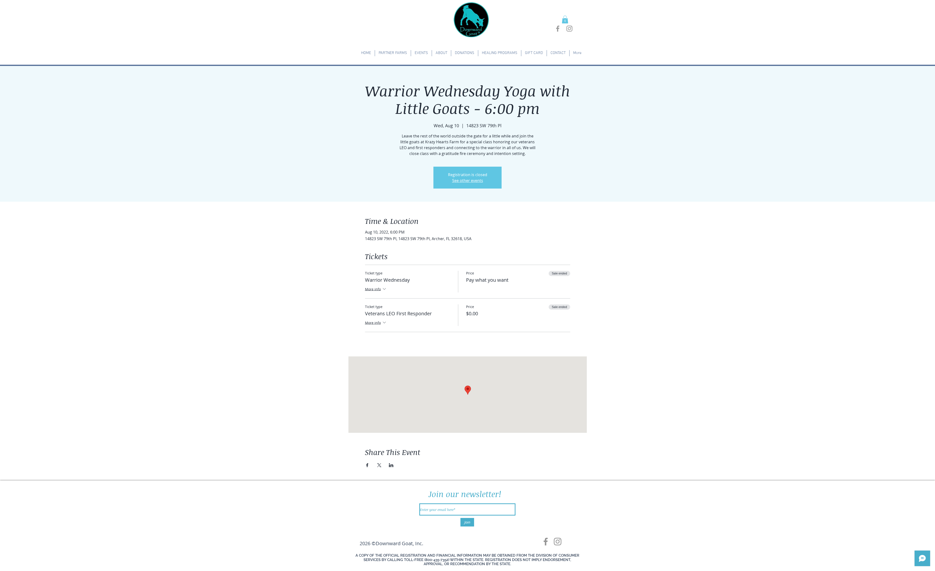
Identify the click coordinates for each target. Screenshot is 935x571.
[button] (565, 19)
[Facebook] (546, 541)
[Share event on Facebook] (367, 465)
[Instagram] (557, 541)
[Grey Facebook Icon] (558, 29)
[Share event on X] (379, 465)
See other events (467, 180)
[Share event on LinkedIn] (391, 465)
